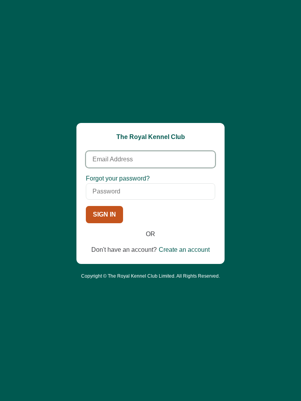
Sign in (104, 214)
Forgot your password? (118, 178)
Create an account (184, 249)
